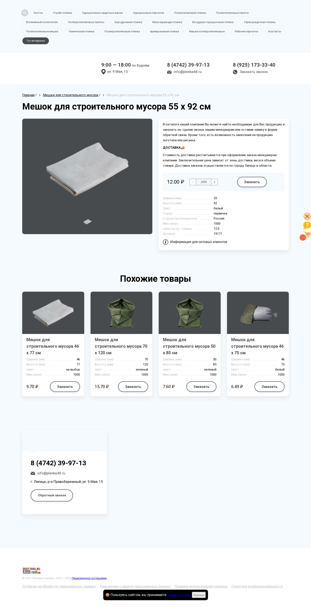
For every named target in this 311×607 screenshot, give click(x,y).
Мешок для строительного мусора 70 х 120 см (121, 346)
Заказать (252, 182)
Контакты (274, 31)
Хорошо (198, 595)
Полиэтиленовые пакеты (232, 12)
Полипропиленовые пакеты (86, 22)
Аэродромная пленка (128, 22)
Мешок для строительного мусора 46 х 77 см (52, 346)
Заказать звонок (253, 72)
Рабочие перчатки (246, 31)
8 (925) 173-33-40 (254, 65)
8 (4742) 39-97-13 (188, 65)
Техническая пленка (81, 31)
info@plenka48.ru (188, 72)
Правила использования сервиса (201, 586)
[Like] (307, 219)
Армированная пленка (164, 31)
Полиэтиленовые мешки (42, 31)
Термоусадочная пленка (259, 22)
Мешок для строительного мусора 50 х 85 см (189, 346)
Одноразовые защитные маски (102, 12)
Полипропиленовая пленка (122, 31)
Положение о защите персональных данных (135, 586)
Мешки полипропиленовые (207, 31)
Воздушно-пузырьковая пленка (213, 22)
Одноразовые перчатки (148, 12)
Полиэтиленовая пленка (190, 12)
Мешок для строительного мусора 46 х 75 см (257, 346)
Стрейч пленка (62, 12)
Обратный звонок (52, 495)
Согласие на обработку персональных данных (59, 586)
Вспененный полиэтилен (42, 22)
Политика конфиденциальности (257, 586)
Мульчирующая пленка (167, 22)
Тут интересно (35, 40)
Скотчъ (38, 12)
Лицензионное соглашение (89, 578)
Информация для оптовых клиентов (198, 242)
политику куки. (179, 595)
